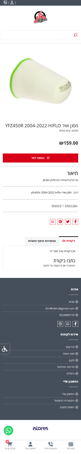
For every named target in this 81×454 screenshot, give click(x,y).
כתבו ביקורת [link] (71, 205)
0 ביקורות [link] (56, 205)
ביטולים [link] (70, 373)
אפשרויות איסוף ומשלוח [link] (42, 241)
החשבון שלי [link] (68, 394)
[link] (71, 445)
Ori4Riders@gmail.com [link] (59, 308)
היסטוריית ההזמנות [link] (64, 400)
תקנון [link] (71, 360)
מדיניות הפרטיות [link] (65, 367)
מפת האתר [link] (68, 353)
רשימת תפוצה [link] (67, 407)
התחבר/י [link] (70, 265)
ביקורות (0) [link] (68, 240)
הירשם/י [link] (58, 265)
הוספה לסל (38, 158)
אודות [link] (71, 302)
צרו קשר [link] (70, 347)
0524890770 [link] (66, 315)
